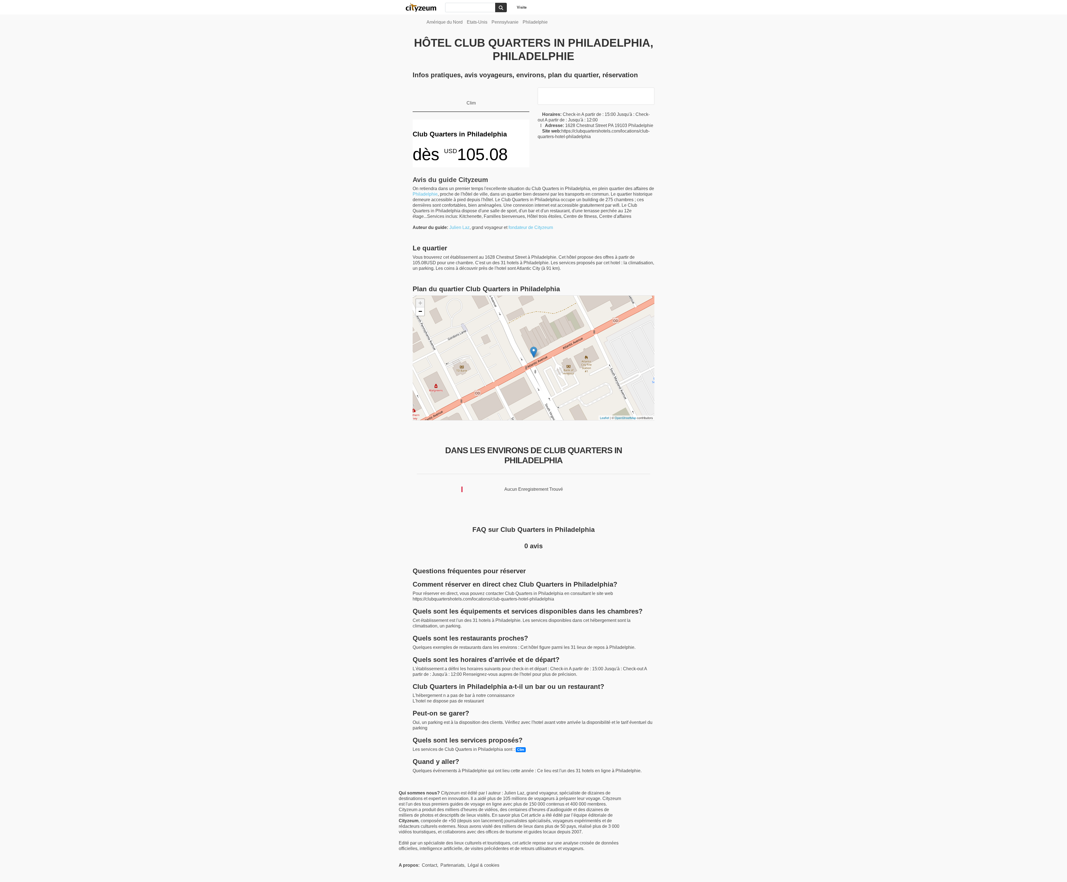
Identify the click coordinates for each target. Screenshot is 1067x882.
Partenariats (452, 865)
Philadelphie (535, 22)
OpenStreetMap (625, 417)
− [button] (420, 311)
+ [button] (420, 303)
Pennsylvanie (505, 22)
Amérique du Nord (445, 22)
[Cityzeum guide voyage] (424, 7)
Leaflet (604, 417)
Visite (522, 7)
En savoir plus (506, 815)
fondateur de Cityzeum (530, 227)
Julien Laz (459, 227)
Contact (429, 865)
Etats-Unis (477, 22)
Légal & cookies (483, 865)
